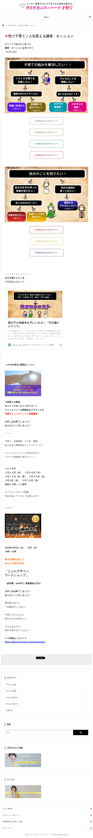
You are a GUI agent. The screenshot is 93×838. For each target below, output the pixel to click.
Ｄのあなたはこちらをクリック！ (46, 155)
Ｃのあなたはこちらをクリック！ (46, 144)
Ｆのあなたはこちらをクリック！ (46, 241)
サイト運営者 (7, 809)
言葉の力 (9, 710)
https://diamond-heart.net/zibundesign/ (25, 642)
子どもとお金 (11, 684)
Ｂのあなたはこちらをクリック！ (46, 132)
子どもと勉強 (11, 691)
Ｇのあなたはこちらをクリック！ (46, 252)
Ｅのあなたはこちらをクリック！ (46, 230)
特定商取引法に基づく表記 (12, 822)
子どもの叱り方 (12, 704)
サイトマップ (7, 828)
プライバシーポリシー (10, 815)
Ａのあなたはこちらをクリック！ (46, 121)
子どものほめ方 (12, 697)
